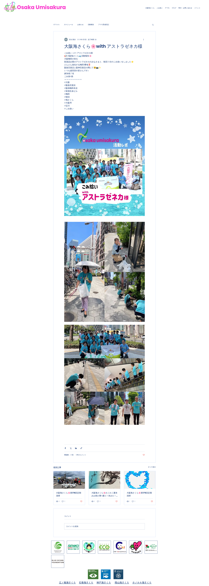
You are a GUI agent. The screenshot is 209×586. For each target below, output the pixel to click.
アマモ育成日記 (103, 25)
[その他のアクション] (143, 39)
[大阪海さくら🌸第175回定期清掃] (140, 480)
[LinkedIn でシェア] (76, 448)
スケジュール (68, 25)
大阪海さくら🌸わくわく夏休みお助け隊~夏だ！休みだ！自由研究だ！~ (104, 494)
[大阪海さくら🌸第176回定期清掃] (69, 480)
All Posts (56, 25)
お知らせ (80, 25)
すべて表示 (152, 467)
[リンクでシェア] (81, 448)
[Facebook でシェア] (65, 448)
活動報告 (91, 25)
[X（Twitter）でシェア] (71, 448)
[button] (153, 25)
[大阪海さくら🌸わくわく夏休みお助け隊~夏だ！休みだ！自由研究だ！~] (104, 480)
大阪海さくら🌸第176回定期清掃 (68, 494)
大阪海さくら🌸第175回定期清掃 (139, 494)
